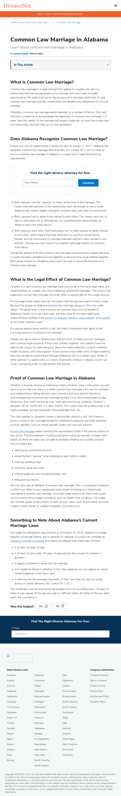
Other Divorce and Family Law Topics (29, 22)
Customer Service (99, 675)
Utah (64, 723)
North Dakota (42, 765)
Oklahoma (67, 680)
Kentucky (39, 675)
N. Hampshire (42, 739)
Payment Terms (98, 701)
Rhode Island (69, 696)
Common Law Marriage (68, 22)
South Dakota (69, 707)
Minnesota (40, 707)
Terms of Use (39, 789)
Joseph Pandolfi (20, 53)
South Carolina (70, 701)
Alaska (10, 680)
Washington (68, 739)
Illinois (10, 744)
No (58, 606)
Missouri (39, 717)
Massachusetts (42, 696)
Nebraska (39, 728)
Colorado (11, 701)
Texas (65, 717)
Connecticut (13, 707)
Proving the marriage (22, 431)
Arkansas (12, 691)
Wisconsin (68, 749)
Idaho (10, 739)
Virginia (66, 733)
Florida (10, 723)
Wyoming (67, 754)
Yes (41, 606)
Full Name (15, 628)
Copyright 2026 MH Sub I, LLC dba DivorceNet (28, 774)
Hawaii (10, 733)
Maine (38, 685)
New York (39, 754)
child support (86, 318)
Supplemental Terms (55, 789)
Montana (39, 723)
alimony (73, 318)
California (12, 696)
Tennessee (67, 712)
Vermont (66, 728)
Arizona (11, 685)
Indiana (10, 749)
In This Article (23, 65)
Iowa (9, 754)
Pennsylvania (69, 691)
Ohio (64, 675)
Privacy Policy (72, 789)
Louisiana (40, 680)
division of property (56, 318)
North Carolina (42, 760)
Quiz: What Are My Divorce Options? (60, 14)
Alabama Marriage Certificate (27, 541)
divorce (79, 305)
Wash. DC (12, 717)
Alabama (11, 675)
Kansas (10, 760)
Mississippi (40, 712)
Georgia (11, 728)
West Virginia (69, 744)
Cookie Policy (86, 789)
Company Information (102, 669)
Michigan (39, 701)
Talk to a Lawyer (98, 680)
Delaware (12, 712)
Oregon (66, 685)
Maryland (39, 691)
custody (105, 318)
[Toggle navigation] (115, 5)
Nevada (38, 733)
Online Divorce (97, 685)
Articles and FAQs (99, 696)
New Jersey (40, 744)
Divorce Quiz (96, 691)
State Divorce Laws (17, 669)
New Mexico (41, 749)
